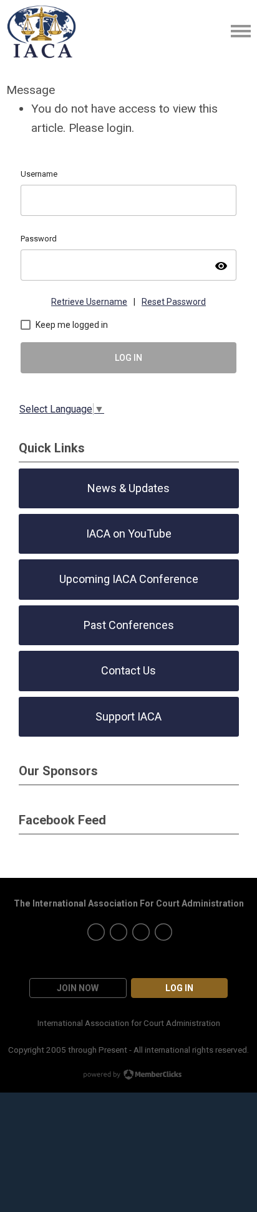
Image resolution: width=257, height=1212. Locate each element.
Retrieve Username (89, 302)
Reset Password (174, 302)
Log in (179, 988)
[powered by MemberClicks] (128, 1075)
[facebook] (141, 932)
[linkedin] (163, 932)
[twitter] (96, 932)
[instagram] (118, 932)
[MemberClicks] (41, 31)
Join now (78, 988)
